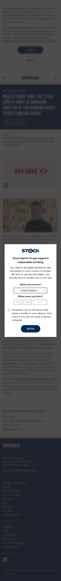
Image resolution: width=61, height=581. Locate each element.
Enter (30, 328)
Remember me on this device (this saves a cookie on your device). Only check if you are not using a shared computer (32, 314)
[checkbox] (9, 310)
